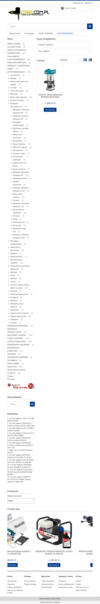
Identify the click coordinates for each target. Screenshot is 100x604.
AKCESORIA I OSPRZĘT (16, 335)
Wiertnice (14, 301)
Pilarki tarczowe (19, 222)
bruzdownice (15, 75)
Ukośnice (16, 216)
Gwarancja (62, 581)
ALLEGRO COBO (14, 47)
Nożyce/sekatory (19, 144)
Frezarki (13, 88)
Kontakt (78, 581)
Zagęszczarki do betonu (19, 313)
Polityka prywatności (14, 587)
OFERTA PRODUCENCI (16, 341)
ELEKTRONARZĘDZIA (16, 72)
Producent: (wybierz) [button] (45, 45)
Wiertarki (13, 291)
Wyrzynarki (17, 225)
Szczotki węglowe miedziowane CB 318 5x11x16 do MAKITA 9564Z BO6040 (19, 472)
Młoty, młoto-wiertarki (18, 97)
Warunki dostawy (30, 584)
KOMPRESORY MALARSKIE (18, 345)
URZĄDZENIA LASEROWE (17, 357)
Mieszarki (14, 94)
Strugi (15, 219)
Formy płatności (30, 581)
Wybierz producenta (14, 496)
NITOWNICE (12, 360)
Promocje (11, 379)
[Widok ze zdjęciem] (85, 60)
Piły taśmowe (18, 150)
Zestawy (13, 323)
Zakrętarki (14, 319)
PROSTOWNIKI (13, 364)
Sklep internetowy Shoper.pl (50, 602)
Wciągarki (14, 297)
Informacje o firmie (82, 587)
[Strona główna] (28, 13)
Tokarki (13, 282)
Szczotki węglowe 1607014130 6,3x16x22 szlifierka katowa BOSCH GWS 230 (20, 445)
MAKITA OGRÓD (13, 44)
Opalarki (13, 253)
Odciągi (13, 78)
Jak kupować (12, 581)
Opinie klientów (81, 590)
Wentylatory (17, 141)
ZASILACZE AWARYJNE (16, 62)
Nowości (10, 376)
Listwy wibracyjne (17, 91)
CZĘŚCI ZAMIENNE (15, 338)
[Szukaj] (90, 26)
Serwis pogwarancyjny (66, 584)
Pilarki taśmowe (16, 257)
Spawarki (13, 272)
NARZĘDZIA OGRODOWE (17, 326)
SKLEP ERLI (12, 367)
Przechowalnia (46, 587)
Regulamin (11, 584)
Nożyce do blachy (17, 100)
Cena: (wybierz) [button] (43, 51)
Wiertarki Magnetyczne (19, 294)
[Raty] (21, 386)
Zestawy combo (19, 153)
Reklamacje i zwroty (66, 587)
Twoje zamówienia (47, 581)
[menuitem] (14, 33)
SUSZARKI (11, 354)
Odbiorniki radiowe (20, 147)
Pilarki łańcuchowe (20, 178)
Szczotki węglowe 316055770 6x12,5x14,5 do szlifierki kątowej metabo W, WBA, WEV (19, 479)
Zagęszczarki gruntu (18, 316)
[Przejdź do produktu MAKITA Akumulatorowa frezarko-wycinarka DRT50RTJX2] (50, 79)
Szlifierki (13, 278)
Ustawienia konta (47, 584)
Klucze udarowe (19, 169)
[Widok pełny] (90, 60)
